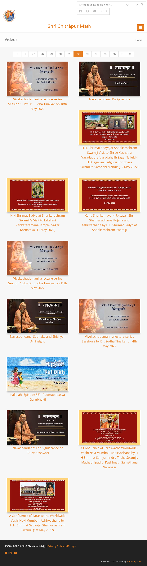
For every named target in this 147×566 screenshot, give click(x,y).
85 (105, 54)
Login (72, 546)
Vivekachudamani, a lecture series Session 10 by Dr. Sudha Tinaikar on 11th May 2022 (37, 283)
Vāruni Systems (134, 561)
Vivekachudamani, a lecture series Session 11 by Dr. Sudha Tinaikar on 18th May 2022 (37, 104)
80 (60, 54)
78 (42, 54)
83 (87, 54)
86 (114, 54)
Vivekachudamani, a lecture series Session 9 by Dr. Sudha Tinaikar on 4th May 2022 (109, 341)
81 (69, 54)
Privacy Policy (55, 546)
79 (51, 54)
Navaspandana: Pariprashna (109, 99)
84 (96, 54)
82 (78, 54)
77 (33, 54)
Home (139, 40)
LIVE (104, 11)
